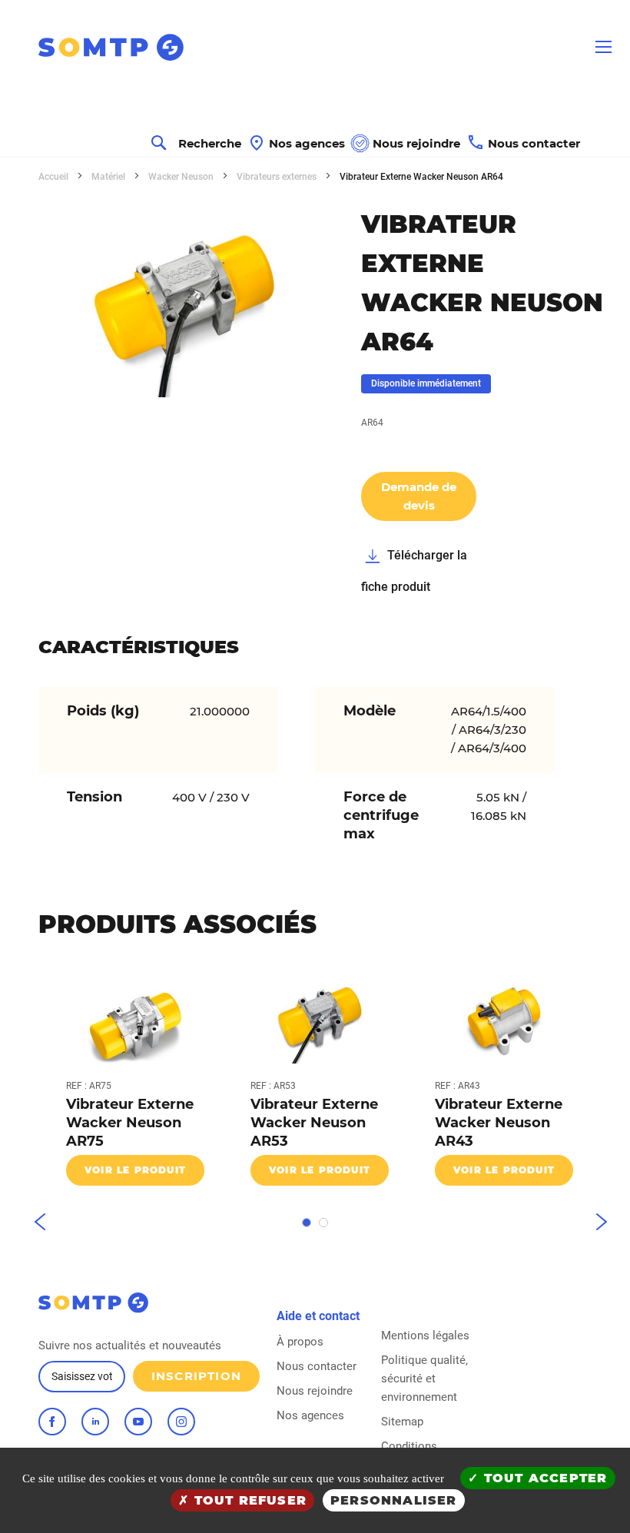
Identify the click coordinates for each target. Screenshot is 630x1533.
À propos (300, 1342)
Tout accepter (543, 1478)
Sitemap (402, 1421)
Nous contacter (316, 1366)
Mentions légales (425, 1335)
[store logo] (92, 47)
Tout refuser (248, 1500)
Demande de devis (418, 496)
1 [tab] (306, 1222)
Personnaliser (393, 1500)
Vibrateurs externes (278, 176)
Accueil (54, 176)
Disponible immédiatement (426, 383)
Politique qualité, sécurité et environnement (424, 1378)
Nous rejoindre (315, 1391)
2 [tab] (323, 1222)
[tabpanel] (130, 1081)
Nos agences (310, 1415)
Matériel (109, 176)
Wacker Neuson (182, 176)
